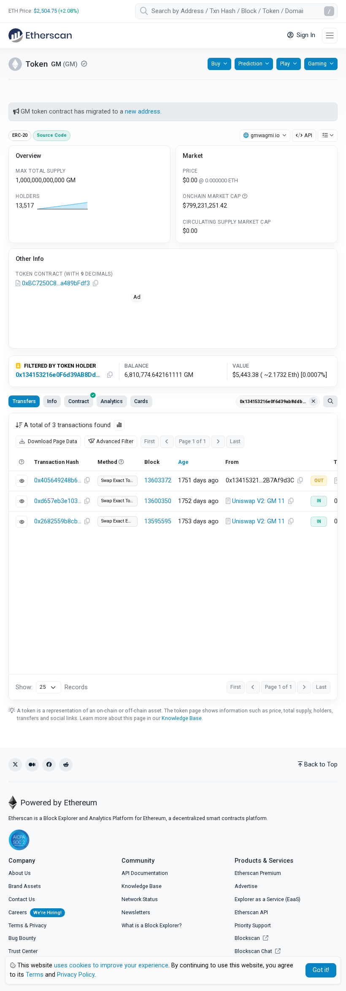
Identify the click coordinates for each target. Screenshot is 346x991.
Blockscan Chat (254, 951)
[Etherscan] (40, 35)
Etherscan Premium (258, 873)
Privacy (38, 925)
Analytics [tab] (111, 401)
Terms (15, 925)
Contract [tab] (78, 401)
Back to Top (321, 764)
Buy (215, 63)
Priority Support (253, 925)
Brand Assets (24, 886)
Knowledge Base (182, 718)
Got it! (321, 970)
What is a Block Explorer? (151, 925)
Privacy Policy (76, 974)
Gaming (317, 63)
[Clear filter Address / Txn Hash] (313, 401)
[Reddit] (66, 765)
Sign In (305, 35)
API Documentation (145, 873)
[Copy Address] (95, 283)
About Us (19, 873)
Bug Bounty (22, 938)
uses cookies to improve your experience (111, 965)
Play (285, 63)
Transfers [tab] (24, 401)
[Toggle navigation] (330, 35)
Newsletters (136, 912)
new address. (143, 111)
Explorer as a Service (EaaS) (267, 899)
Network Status (140, 899)
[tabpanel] (173, 556)
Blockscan (248, 938)
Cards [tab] (141, 401)
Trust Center (23, 951)
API (308, 135)
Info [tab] (52, 401)
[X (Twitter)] (15, 765)
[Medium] (32, 765)
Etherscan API (251, 912)
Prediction (250, 63)
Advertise (246, 886)
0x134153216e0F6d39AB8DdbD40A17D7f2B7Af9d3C (59, 375)
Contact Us (21, 899)
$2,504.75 (45, 11)
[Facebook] (49, 765)
